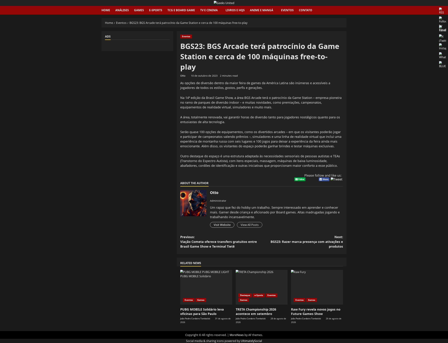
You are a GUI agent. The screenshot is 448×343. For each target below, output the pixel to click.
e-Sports (155, 10)
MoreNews (237, 335)
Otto (182, 75)
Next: (307, 241)
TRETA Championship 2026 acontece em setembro (256, 311)
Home (106, 10)
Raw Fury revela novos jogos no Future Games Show (315, 311)
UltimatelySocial (251, 341)
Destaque (245, 295)
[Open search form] (345, 10)
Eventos (287, 10)
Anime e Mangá (261, 10)
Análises (122, 10)
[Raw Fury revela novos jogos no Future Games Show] (317, 287)
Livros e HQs (235, 10)
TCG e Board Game (181, 10)
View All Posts (250, 225)
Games (139, 10)
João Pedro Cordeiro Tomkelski (195, 318)
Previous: (218, 241)
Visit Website (222, 225)
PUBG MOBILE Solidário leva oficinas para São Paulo (202, 311)
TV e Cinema (209, 10)
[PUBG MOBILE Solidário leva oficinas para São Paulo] (206, 287)
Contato (305, 10)
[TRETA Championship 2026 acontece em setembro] (262, 287)
